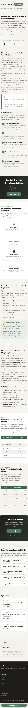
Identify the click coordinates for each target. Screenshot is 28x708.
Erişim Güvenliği (5, 691)
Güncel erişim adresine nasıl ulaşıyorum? (14, 561)
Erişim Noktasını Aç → (7, 34)
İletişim (3, 683)
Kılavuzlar (9, 8)
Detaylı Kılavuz (14, 535)
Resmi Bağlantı (18, 4)
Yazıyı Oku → (6, 606)
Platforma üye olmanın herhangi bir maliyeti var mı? (14, 583)
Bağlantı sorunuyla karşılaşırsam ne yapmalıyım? (14, 577)
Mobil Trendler (4, 693)
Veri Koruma (4, 695)
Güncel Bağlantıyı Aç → (14, 705)
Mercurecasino (7, 4)
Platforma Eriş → (14, 194)
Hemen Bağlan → (14, 531)
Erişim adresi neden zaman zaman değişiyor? (14, 572)
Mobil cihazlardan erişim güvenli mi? (14, 566)
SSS (2, 681)
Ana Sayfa (3, 8)
